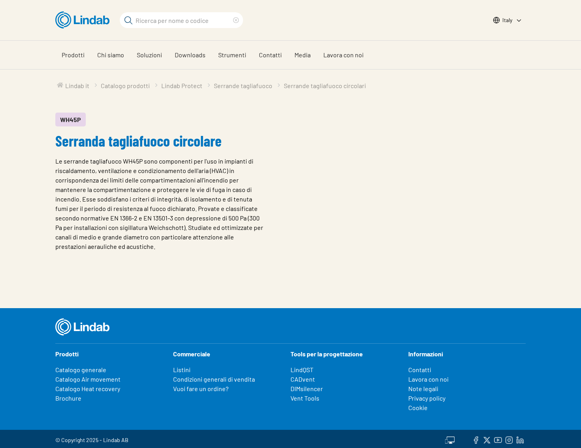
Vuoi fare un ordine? (200, 388)
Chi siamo (110, 54)
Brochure (68, 398)
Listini (182, 369)
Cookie (418, 407)
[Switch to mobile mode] (450, 439)
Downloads (190, 54)
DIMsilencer (306, 388)
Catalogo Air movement (88, 379)
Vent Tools (304, 398)
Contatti (270, 54)
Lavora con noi (343, 54)
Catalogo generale (80, 369)
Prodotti (73, 54)
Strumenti (232, 54)
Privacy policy (426, 398)
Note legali (423, 388)
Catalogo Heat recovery (87, 388)
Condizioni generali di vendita (214, 379)
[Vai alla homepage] (84, 20)
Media (302, 54)
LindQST (301, 369)
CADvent (302, 379)
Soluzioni (149, 54)
